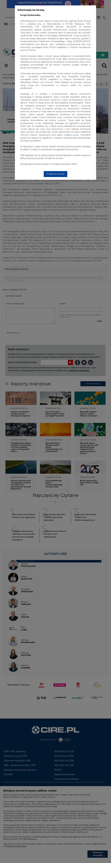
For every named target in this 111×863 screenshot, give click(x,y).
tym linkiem (47, 82)
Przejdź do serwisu (55, 174)
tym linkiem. (31, 50)
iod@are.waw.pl (71, 135)
